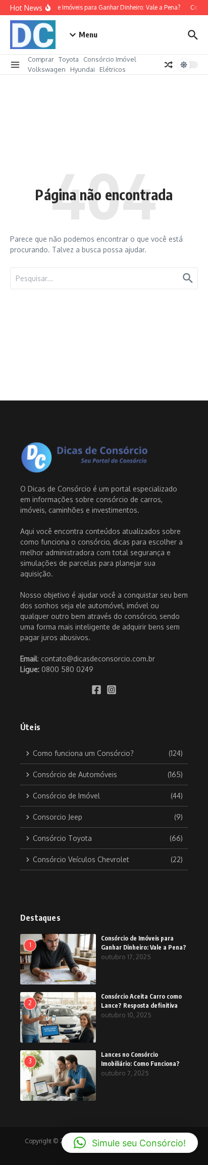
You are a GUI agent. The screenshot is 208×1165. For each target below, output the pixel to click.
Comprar (41, 59)
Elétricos (112, 69)
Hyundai (82, 69)
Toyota (69, 59)
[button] (130, 1143)
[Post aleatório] (169, 65)
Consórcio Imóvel (109, 59)
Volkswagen (47, 69)
